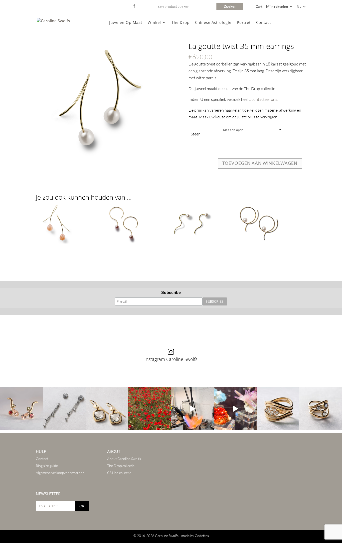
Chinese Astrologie (213, 23)
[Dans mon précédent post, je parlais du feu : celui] (320, 408)
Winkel (154, 23)
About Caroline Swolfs (124, 458)
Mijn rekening (277, 7)
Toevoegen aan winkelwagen (259, 163)
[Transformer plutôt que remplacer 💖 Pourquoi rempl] (64, 408)
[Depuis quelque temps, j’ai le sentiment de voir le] (149, 408)
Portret (244, 23)
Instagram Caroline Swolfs (170, 359)
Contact (263, 23)
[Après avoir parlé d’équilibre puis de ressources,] (278, 408)
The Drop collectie (120, 465)
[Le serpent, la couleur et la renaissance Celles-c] (21, 408)
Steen (196, 133)
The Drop (181, 23)
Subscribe (171, 292)
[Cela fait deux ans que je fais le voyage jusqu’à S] (235, 408)
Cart (259, 7)
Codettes (202, 535)
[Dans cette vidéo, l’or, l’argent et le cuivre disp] (192, 408)
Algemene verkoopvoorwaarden (60, 473)
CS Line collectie (119, 473)
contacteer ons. (265, 99)
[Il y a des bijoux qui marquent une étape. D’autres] (107, 408)
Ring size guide (47, 465)
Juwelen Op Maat (125, 23)
